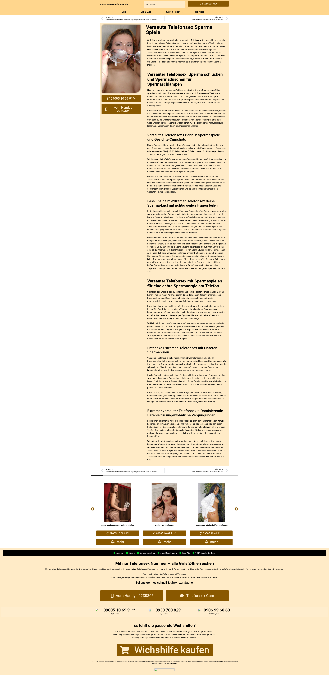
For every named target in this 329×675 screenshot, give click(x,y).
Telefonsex (196, 40)
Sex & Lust (146, 12)
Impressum (173, 663)
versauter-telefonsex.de (114, 4)
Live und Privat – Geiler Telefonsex (211, 525)
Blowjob (166, 151)
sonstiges (199, 12)
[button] (92, 508)
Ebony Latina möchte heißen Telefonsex (164, 525)
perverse (167, 364)
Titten (211, 58)
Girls (124, 12)
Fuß (197, 329)
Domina (221, 421)
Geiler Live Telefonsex (118, 525)
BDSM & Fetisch (173, 12)
